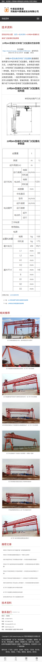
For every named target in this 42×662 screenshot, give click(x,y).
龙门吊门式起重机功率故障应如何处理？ (13, 592)
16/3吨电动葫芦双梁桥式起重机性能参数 (18, 300)
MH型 (11, 295)
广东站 (10, 650)
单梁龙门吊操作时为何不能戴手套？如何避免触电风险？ (17, 550)
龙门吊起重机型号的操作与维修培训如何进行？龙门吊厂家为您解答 (20, 396)
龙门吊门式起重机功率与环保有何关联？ (13, 587)
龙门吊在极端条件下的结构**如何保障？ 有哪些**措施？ (20, 453)
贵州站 (8, 652)
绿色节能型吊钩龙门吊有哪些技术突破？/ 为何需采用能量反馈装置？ (20, 559)
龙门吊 (14, 640)
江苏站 (32, 650)
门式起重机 (29, 640)
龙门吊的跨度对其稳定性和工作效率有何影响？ (20, 481)
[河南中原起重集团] (21, 10)
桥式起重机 (21, 640)
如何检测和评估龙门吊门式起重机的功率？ (13, 597)
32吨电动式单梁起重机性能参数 (16, 303)
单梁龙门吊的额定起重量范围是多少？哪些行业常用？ (16, 555)
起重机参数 (16, 295)
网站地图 (5, 4)
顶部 (37, 660)
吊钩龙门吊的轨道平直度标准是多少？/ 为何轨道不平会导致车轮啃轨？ (21, 578)
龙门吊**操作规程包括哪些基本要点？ (20, 538)
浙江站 (26, 650)
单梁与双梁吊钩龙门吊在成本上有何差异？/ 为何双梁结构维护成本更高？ (21, 583)
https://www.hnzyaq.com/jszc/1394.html (16, 51)
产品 (26, 660)
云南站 (21, 650)
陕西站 (24, 652)
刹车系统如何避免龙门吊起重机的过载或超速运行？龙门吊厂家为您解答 (20, 425)
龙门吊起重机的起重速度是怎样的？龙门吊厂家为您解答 (20, 368)
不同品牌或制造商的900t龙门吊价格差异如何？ (20, 510)
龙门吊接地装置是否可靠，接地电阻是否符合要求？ (20, 340)
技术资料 (22, 34)
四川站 (37, 650)
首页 (15, 34)
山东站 (16, 650)
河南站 (13, 652)
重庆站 (29, 652)
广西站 (18, 652)
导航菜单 (5, 19)
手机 (16, 660)
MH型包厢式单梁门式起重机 (20, 58)
